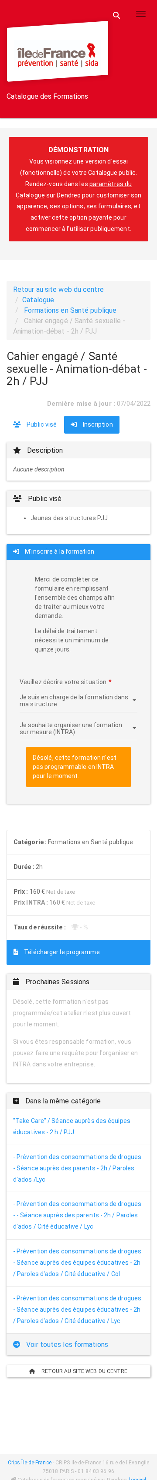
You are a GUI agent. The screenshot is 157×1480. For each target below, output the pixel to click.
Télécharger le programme (61, 952)
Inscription (97, 424)
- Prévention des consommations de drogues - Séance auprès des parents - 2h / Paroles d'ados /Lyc (77, 1168)
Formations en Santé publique (70, 310)
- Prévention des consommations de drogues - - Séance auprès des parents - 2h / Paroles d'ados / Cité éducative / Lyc (77, 1215)
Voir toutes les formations (66, 1344)
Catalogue (38, 300)
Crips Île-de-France (29, 1463)
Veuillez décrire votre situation (63, 681)
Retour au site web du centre (58, 289)
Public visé (41, 424)
